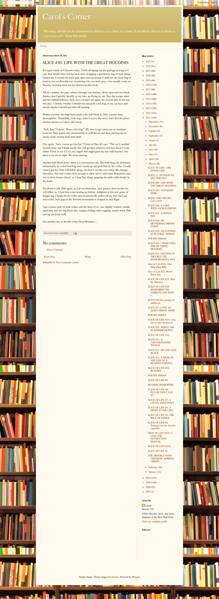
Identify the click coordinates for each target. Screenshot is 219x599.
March (152, 163)
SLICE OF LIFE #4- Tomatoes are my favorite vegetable (161, 425)
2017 (148, 89)
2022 (148, 66)
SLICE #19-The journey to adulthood (161, 301)
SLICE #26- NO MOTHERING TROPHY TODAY (161, 223)
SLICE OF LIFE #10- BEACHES (159, 369)
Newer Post (49, 256)
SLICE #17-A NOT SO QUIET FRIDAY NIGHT (161, 309)
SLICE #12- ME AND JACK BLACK (162, 351)
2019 (148, 80)
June (151, 149)
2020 (148, 75)
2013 (148, 108)
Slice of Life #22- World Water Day (160, 273)
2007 (148, 491)
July (151, 144)
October (153, 130)
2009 (148, 482)
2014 (148, 103)
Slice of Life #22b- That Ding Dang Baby (160, 265)
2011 (148, 117)
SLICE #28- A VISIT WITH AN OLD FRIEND (162, 207)
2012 (148, 112)
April (151, 159)
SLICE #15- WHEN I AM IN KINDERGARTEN (161, 329)
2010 (148, 477)
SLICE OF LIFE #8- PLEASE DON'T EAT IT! (160, 392)
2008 (148, 487)
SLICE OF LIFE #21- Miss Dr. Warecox (161, 280)
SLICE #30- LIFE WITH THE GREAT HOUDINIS (162, 184)
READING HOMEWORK (160, 384)
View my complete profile (154, 521)
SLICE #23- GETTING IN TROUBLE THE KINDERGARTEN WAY (161, 256)
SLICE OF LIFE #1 (158, 451)
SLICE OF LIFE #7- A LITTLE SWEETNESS (161, 401)
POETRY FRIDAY (157, 238)
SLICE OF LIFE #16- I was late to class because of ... (162, 321)
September (154, 135)
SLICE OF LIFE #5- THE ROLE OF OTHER (161, 416)
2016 (148, 94)
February (153, 467)
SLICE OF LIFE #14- (159, 334)
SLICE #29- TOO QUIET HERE (161, 192)
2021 (148, 70)
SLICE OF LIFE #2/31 (159, 446)
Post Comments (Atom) (67, 262)
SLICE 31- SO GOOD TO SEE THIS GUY (161, 177)
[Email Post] (75, 233)
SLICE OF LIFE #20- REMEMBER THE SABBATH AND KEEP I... (161, 291)
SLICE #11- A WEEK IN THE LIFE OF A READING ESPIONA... (161, 360)
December (154, 121)
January (153, 471)
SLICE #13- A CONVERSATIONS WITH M (159, 342)
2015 (148, 98)
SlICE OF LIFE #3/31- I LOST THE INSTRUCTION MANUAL (160, 437)
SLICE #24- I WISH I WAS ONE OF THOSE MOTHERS (162, 246)
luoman (115, 576)
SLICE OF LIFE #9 (158, 380)
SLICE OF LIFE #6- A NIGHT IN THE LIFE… (161, 409)
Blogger (136, 576)
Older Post (126, 256)
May (151, 154)
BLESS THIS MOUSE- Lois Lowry (159, 199)
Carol (148, 505)
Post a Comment (55, 249)
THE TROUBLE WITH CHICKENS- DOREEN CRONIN (161, 458)
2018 (148, 84)
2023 (148, 61)
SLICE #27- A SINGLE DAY (160, 214)
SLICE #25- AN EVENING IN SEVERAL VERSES (162, 232)
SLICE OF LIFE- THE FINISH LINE (159, 169)
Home (43, 46)
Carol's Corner (67, 16)
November (154, 126)
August (152, 140)
